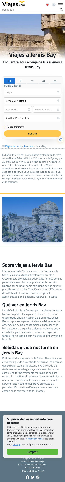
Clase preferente (14, 126)
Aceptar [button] (32, 451)
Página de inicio (13, 146)
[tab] (9, 81)
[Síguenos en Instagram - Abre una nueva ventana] (38, 477)
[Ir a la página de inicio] (13, 4)
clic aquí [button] (16, 444)
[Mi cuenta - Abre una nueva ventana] (52, 3)
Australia (28, 146)
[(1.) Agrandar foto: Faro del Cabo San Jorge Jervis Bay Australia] (32, 219)
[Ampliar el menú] (60, 4)
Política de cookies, (34, 438)
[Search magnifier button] (61, 10)
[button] (32, 118)
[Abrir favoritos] (46, 3)
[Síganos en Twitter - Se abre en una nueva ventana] (33, 477)
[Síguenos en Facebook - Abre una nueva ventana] (27, 477)
